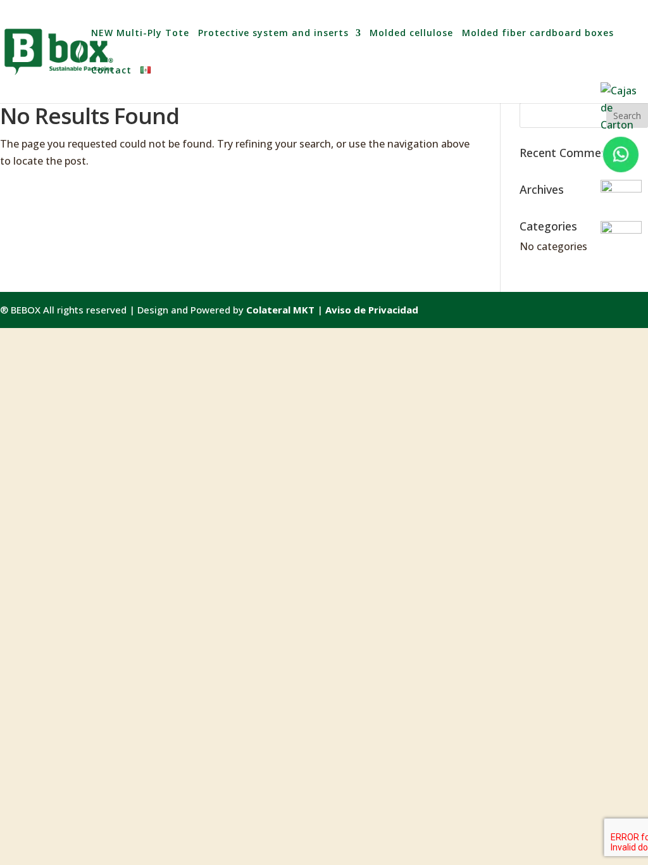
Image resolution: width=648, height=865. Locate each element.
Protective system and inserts (273, 33)
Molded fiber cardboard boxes (538, 33)
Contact (111, 71)
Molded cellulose (411, 33)
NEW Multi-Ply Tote (140, 33)
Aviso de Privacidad (371, 309)
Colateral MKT (280, 309)
